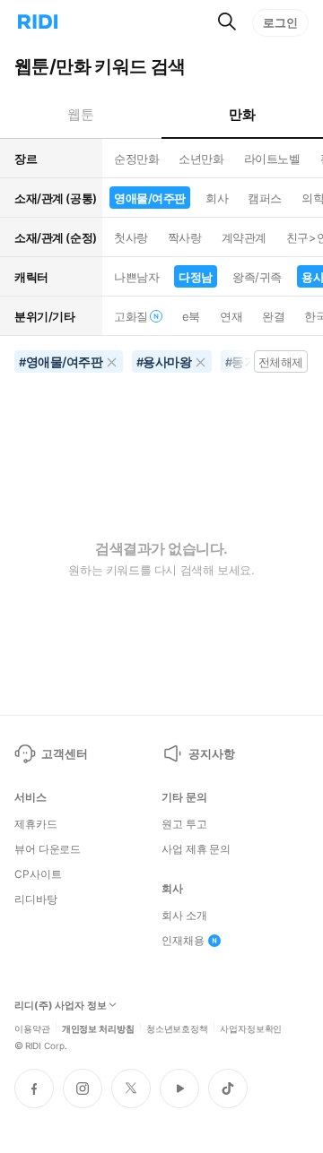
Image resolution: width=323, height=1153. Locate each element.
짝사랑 (185, 237)
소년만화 (201, 158)
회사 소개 (184, 915)
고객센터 (64, 753)
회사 (216, 198)
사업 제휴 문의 (196, 849)
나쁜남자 (136, 277)
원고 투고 (184, 824)
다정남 (196, 277)
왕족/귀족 (257, 277)
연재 (231, 316)
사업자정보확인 (251, 1027)
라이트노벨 (272, 158)
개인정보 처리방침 (98, 1027)
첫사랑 (131, 237)
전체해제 (280, 362)
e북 (191, 316)
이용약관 (32, 1027)
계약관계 (244, 237)
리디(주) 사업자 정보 (60, 1005)
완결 (273, 316)
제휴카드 (35, 824)
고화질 (131, 316)
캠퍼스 (265, 198)
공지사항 (211, 753)
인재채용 (183, 940)
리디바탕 (35, 899)
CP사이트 (37, 874)
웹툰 (80, 114)
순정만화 (136, 158)
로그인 (280, 22)
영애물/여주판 (150, 198)
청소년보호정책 (177, 1027)
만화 (242, 114)
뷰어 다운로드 (47, 849)
